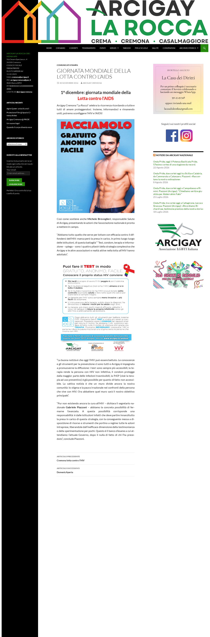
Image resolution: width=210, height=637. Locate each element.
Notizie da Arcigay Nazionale (174, 155)
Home (49, 48)
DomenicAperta (68, 470)
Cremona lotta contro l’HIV (70, 458)
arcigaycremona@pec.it (20, 80)
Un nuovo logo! (13, 123)
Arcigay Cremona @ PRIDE (18, 119)
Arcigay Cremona (92, 83)
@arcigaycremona (24, 92)
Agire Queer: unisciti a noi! (18, 108)
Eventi (103, 48)
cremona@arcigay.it (20, 77)
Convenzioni (169, 48)
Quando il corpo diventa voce (19, 127)
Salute (155, 48)
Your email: (11, 170)
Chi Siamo (60, 48)
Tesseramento (88, 48)
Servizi (113, 48)
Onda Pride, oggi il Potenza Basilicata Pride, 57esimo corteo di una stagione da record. (175, 163)
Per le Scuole (141, 48)
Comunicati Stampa (67, 65)
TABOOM (127, 48)
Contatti (73, 48)
